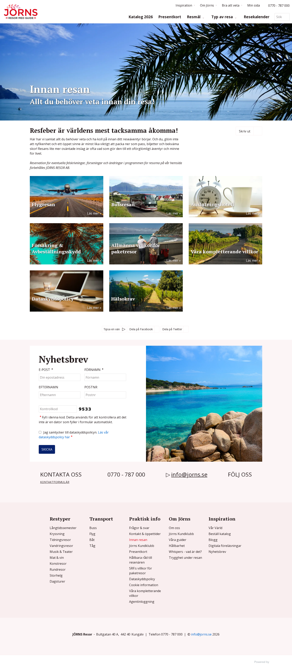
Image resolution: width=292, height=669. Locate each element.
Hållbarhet (177, 546)
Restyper (60, 519)
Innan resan (138, 540)
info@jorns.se (189, 474)
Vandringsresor (61, 546)
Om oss (174, 528)
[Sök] (286, 17)
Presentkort (169, 16)
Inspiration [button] (184, 5)
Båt (92, 540)
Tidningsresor (60, 540)
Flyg (92, 534)
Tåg (92, 546)
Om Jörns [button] (207, 5)
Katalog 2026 (141, 16)
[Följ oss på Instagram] (237, 483)
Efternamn (48, 387)
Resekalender (256, 16)
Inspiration (222, 519)
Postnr (90, 387)
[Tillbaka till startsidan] (20, 11)
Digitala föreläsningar (225, 546)
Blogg (213, 540)
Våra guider (177, 540)
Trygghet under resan (185, 557)
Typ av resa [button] (222, 16)
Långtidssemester (63, 528)
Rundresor (58, 569)
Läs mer (93, 213)
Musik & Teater (61, 551)
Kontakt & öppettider (145, 534)
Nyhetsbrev (217, 551)
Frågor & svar (139, 528)
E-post (46, 370)
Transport (101, 519)
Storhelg (56, 575)
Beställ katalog (220, 534)
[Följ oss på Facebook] (230, 483)
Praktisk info (144, 519)
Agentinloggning (141, 601)
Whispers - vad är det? (185, 551)
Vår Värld (215, 528)
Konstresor (58, 563)
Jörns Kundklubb (141, 546)
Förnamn (93, 370)
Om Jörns (179, 519)
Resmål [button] (194, 16)
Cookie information (143, 585)
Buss (93, 528)
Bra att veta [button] (230, 5)
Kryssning (57, 534)
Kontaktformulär (54, 482)
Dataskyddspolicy (142, 579)
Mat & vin (57, 557)
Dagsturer (57, 581)
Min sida (253, 5)
